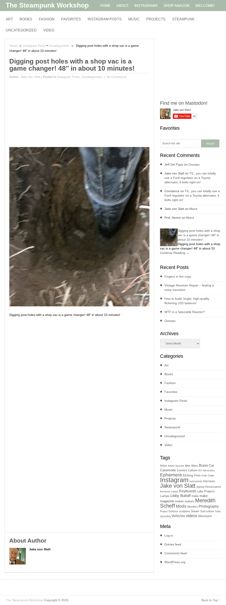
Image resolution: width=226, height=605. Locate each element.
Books (26, 19)
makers (189, 501)
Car (211, 465)
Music (134, 19)
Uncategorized (21, 30)
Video (48, 30)
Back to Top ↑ (211, 600)
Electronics (209, 470)
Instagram (174, 479)
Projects (156, 19)
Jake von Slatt (30, 77)
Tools (218, 511)
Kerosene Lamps (169, 491)
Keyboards (187, 491)
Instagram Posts (105, 19)
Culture (192, 470)
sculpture (184, 511)
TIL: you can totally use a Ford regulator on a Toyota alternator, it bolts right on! (190, 178)
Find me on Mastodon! (183, 103)
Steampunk (183, 19)
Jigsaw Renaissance (208, 486)
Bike (187, 465)
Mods (181, 506)
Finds (197, 475)
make (195, 496)
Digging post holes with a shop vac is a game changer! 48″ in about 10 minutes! (199, 235)
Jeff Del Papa (173, 164)
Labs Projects (206, 491)
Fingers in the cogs (177, 276)
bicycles (179, 465)
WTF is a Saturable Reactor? (184, 312)
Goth (204, 475)
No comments (116, 77)
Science (173, 511)
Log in (168, 535)
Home (13, 45)
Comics (182, 470)
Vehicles (178, 516)
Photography (209, 506)
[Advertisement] (79, 114)
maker (179, 501)
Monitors (192, 506)
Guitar (211, 475)
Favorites (71, 19)
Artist (163, 465)
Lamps (165, 496)
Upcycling (165, 516)
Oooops (194, 164)
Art (9, 19)
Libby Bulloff (180, 496)
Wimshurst (205, 516)
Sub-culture (207, 511)
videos (191, 516)
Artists (171, 465)
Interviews (209, 481)
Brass (203, 465)
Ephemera (171, 474)
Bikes (194, 465)
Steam (195, 511)
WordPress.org (174, 562)
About (193, 209)
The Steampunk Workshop (47, 5)
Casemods (168, 470)
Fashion (47, 19)
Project (164, 511)
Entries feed (172, 544)
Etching (188, 475)
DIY (200, 470)
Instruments (195, 481)
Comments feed (175, 553)
